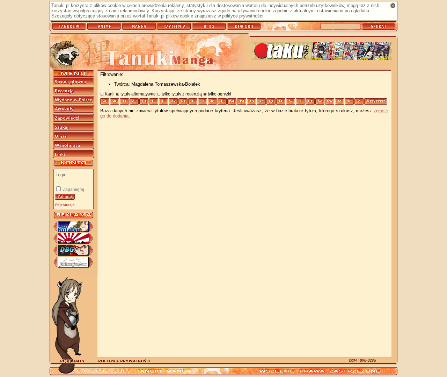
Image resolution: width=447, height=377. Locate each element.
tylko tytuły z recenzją (182, 94)
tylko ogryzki (219, 94)
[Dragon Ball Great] (73, 254)
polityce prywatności (242, 16)
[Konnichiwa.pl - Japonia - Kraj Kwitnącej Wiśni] (73, 242)
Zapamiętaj (73, 189)
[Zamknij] (392, 5)
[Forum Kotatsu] (73, 230)
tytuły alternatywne (138, 94)
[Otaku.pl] (322, 51)
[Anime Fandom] (73, 266)
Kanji (110, 94)
